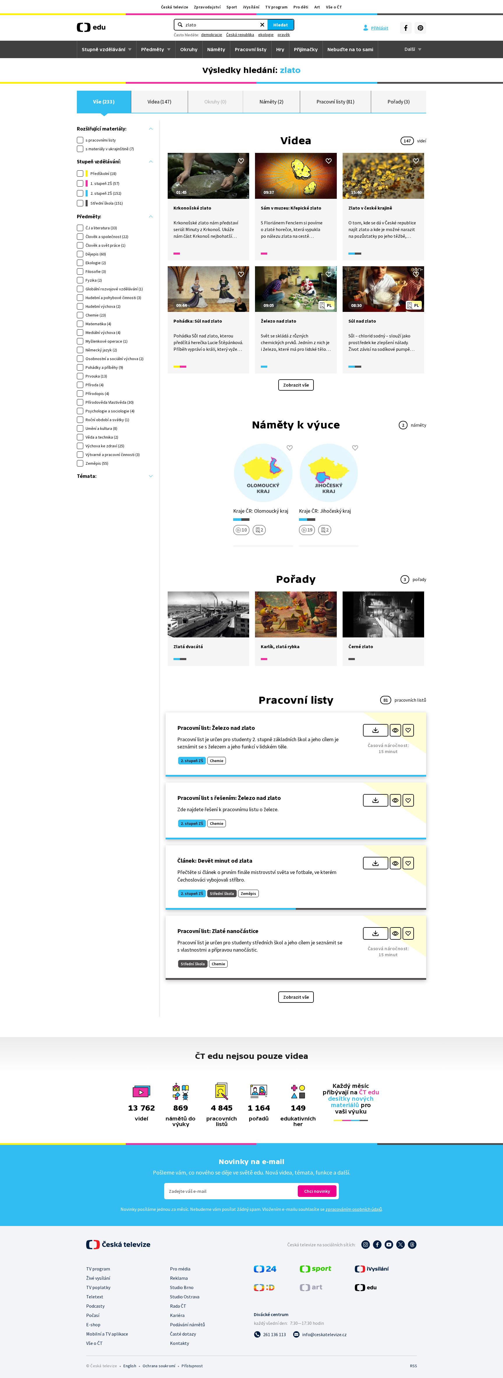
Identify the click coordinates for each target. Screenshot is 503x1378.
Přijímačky (306, 49)
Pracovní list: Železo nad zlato (216, 727)
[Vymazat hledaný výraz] (262, 24)
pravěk (284, 34)
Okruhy (189, 49)
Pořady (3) (398, 101)
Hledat (280, 25)
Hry (280, 49)
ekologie (266, 34)
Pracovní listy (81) (335, 101)
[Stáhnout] (375, 730)
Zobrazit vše (296, 385)
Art (317, 7)
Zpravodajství (207, 7)
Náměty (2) (271, 101)
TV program (276, 7)
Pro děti (300, 7)
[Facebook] (406, 28)
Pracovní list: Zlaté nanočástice (217, 930)
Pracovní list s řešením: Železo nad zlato (229, 797)
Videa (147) (159, 101)
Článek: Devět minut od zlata (214, 860)
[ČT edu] (91, 29)
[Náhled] (395, 730)
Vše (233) (104, 101)
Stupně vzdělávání (103, 49)
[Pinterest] (420, 28)
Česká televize (174, 7)
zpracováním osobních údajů (353, 1209)
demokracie (211, 34)
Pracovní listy (251, 49)
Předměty (152, 49)
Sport (231, 7)
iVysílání (251, 7)
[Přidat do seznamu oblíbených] (241, 161)
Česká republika (240, 34)
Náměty (216, 49)
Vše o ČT (334, 7)
